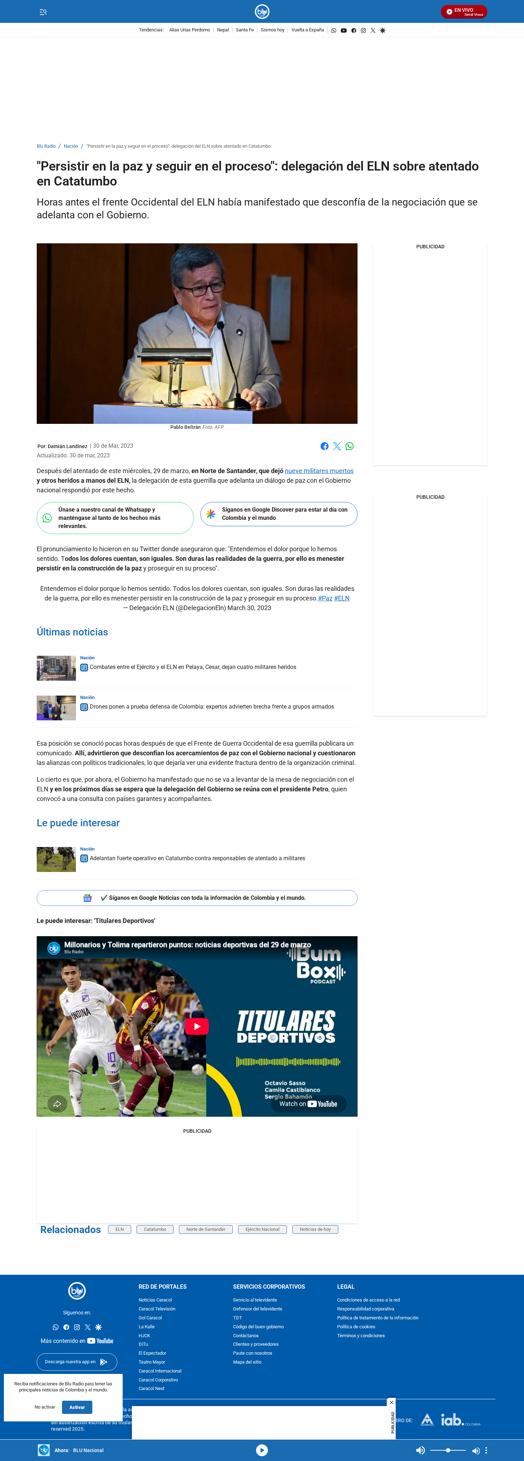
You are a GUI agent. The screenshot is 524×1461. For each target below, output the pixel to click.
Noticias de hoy (315, 1229)
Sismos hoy (272, 30)
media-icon (262, 1450)
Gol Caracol (150, 1318)
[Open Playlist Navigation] (486, 1450)
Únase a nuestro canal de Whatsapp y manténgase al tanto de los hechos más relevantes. (109, 517)
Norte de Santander (205, 1229)
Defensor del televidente (257, 1309)
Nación (71, 146)
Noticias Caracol (155, 1300)
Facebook (324, 450)
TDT (237, 1318)
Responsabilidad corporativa (365, 1309)
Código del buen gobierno (258, 1327)
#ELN (342, 598)
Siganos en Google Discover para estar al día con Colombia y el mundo (285, 513)
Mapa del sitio (247, 1362)
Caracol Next (151, 1389)
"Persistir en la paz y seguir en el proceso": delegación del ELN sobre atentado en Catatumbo (178, 146)
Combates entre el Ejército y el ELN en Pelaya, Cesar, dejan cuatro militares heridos (193, 667)
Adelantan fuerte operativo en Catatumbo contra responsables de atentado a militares (197, 858)
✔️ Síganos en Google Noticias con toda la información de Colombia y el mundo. (203, 897)
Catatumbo (155, 1229)
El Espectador (152, 1353)
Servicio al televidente (255, 1300)
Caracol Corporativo (158, 1380)
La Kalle (147, 1327)
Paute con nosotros (252, 1353)
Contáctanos (246, 1336)
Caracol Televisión (157, 1309)
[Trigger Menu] (43, 11)
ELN (119, 1229)
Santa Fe (245, 30)
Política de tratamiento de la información (377, 1318)
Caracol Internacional (160, 1371)
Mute (420, 1450)
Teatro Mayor (152, 1362)
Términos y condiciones (361, 1336)
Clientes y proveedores (256, 1345)
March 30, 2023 (249, 608)
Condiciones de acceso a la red (368, 1300)
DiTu (143, 1345)
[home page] (262, 11)
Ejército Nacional (262, 1229)
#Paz (325, 598)
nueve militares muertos (319, 471)
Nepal (223, 30)
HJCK (144, 1336)
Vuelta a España (308, 30)
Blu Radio (46, 146)
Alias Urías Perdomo (189, 30)
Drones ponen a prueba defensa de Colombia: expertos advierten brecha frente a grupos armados (212, 706)
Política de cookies (356, 1327)
